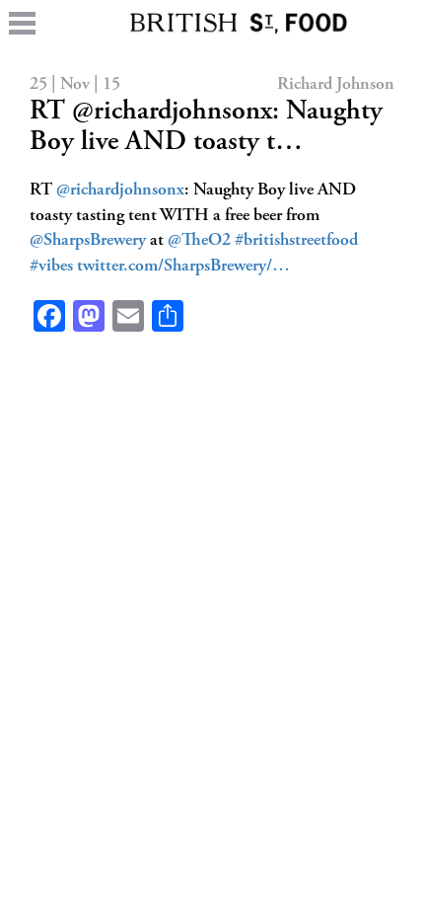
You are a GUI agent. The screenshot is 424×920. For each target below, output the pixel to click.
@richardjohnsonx (120, 190)
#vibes (51, 266)
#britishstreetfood (296, 241)
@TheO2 (199, 241)
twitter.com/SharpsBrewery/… (183, 266)
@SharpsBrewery (88, 241)
